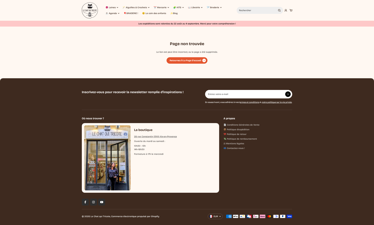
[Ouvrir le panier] (291, 10)
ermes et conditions (249, 102)
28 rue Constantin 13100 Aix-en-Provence (155, 136)
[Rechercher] (279, 10)
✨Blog (174, 13)
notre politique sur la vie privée (277, 102)
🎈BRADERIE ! (131, 13)
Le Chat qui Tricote (100, 216)
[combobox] (260, 10)
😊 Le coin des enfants (154, 13)
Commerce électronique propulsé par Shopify (135, 216)
